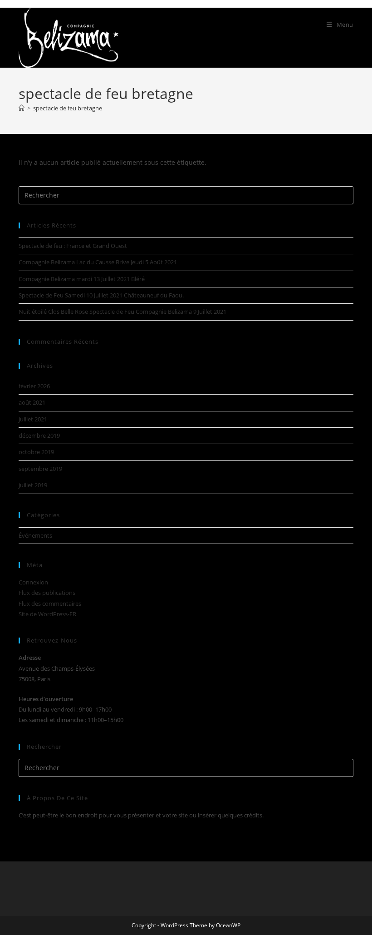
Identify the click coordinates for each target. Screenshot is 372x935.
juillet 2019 (33, 485)
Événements (35, 535)
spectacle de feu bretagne (67, 108)
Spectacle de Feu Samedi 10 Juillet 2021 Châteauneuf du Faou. (101, 295)
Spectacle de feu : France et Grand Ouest (73, 246)
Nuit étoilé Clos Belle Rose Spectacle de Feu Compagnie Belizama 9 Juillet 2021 (122, 311)
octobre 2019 (36, 452)
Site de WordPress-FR (47, 614)
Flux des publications (47, 593)
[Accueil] (21, 108)
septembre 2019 (40, 469)
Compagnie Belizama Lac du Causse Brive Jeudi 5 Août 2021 (98, 262)
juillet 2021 (33, 419)
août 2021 (32, 402)
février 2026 (34, 386)
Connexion (33, 582)
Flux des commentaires (50, 603)
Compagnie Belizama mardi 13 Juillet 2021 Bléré (82, 279)
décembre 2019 (39, 435)
